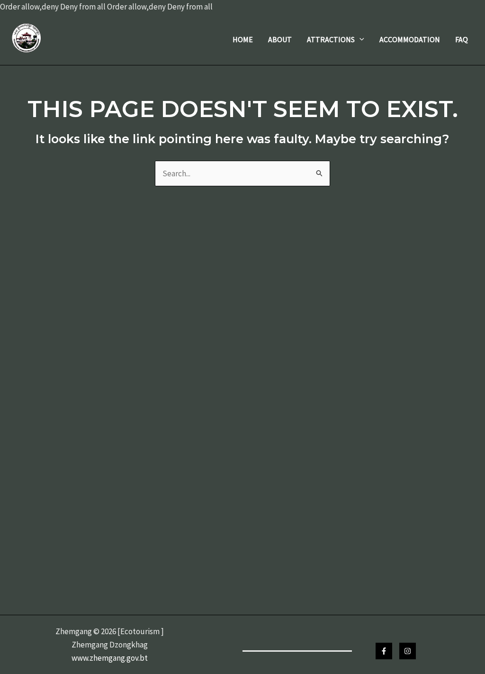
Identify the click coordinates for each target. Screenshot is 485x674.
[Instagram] (407, 651)
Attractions (331, 39)
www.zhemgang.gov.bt (110, 658)
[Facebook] (384, 651)
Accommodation (409, 39)
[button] (359, 39)
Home (243, 39)
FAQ (461, 39)
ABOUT (280, 39)
